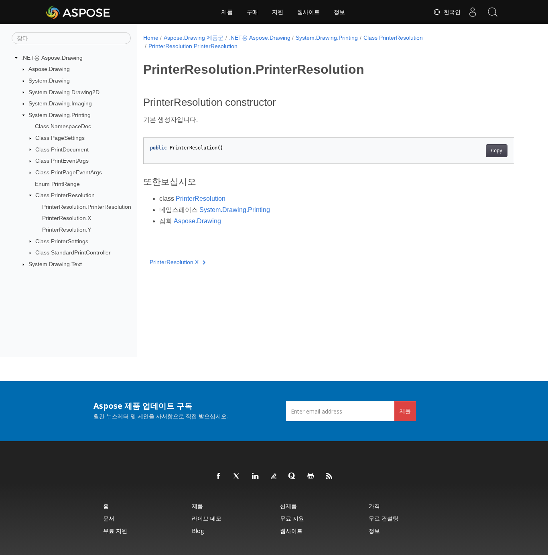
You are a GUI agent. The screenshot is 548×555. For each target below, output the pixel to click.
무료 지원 (292, 518)
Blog (198, 531)
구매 (252, 12)
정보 (339, 12)
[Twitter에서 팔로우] (237, 476)
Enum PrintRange (57, 184)
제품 (227, 12)
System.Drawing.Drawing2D (63, 92)
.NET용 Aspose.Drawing (52, 57)
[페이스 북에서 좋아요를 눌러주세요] (218, 476)
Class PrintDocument (62, 149)
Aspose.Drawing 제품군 (193, 37)
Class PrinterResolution (65, 195)
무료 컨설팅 (383, 518)
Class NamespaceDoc (63, 126)
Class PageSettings (60, 138)
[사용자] (473, 12)
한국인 (450, 12)
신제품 (288, 506)
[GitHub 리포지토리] (311, 476)
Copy (496, 150)
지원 (277, 12)
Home (150, 37)
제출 (405, 411)
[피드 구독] (329, 476)
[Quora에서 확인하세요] (292, 476)
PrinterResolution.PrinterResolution (86, 207)
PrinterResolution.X (66, 218)
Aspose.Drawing (49, 69)
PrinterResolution (200, 198)
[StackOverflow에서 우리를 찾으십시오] (274, 476)
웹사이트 (308, 12)
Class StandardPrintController (73, 252)
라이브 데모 (206, 518)
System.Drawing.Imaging (60, 103)
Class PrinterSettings (61, 241)
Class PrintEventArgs (62, 160)
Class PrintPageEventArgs (68, 172)
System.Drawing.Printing (59, 115)
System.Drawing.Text (55, 264)
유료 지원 (115, 531)
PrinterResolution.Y (66, 229)
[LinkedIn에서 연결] (255, 476)
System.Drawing (49, 80)
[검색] (493, 12)
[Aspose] (78, 12)
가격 (374, 506)
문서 (108, 518)
